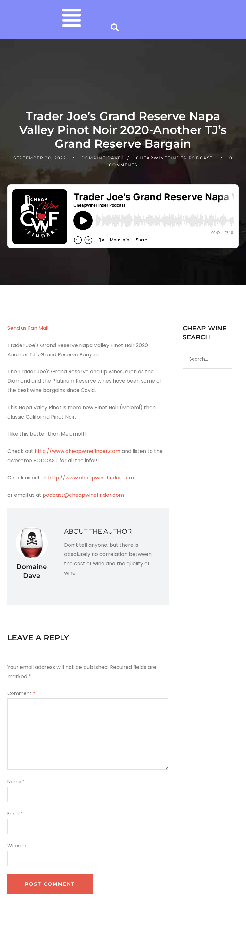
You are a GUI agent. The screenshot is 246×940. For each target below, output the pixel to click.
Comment (21, 693)
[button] (71, 19)
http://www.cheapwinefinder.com (77, 451)
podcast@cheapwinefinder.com (83, 495)
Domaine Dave (101, 157)
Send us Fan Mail (27, 328)
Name (16, 781)
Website (16, 846)
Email (15, 814)
